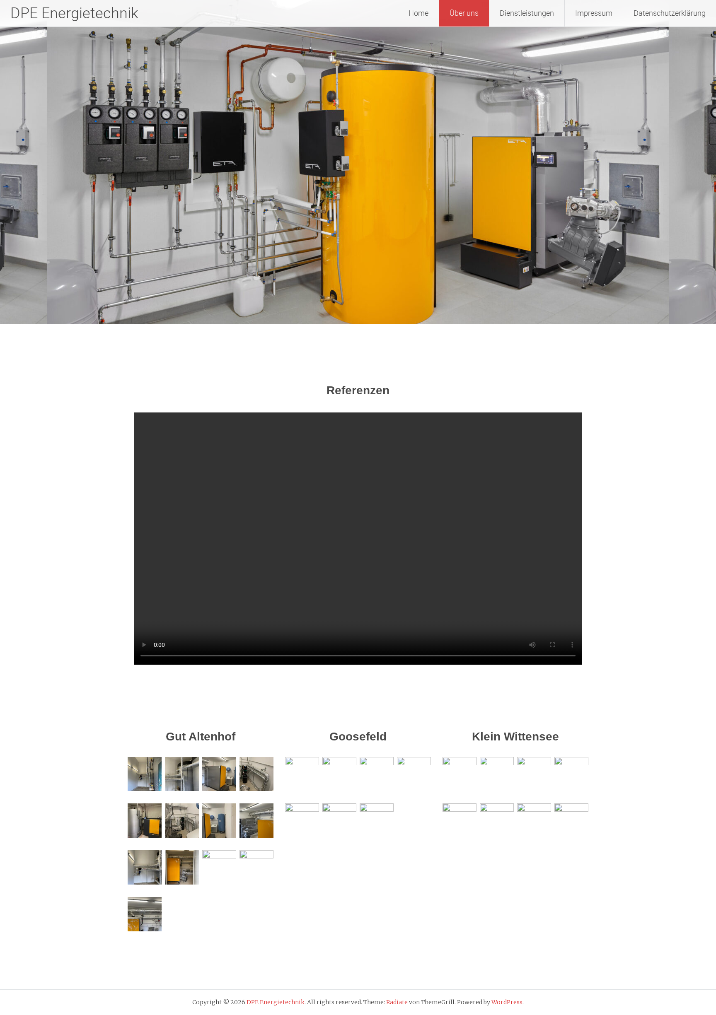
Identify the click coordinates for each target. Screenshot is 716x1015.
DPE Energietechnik (74, 13)
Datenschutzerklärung (670, 13)
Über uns (464, 13)
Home (418, 13)
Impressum (593, 13)
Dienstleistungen (527, 13)
